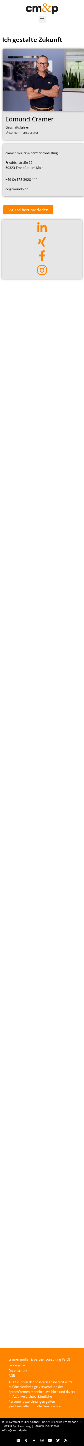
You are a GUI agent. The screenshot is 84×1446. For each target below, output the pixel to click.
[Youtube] (50, 1440)
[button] (42, 19)
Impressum (17, 1366)
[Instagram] (42, 1440)
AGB (12, 1375)
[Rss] (65, 1440)
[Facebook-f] (34, 1440)
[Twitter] (57, 1440)
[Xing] (26, 1440)
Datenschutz (18, 1370)
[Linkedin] (18, 1440)
